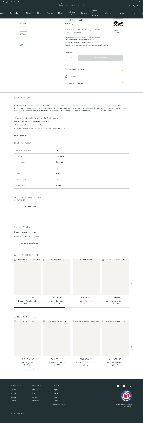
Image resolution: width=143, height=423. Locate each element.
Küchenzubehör (15, 13)
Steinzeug (59, 162)
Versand (13, 397)
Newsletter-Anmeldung (60, 404)
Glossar (55, 400)
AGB (33, 393)
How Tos (13, 2)
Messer (28, 13)
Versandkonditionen (74, 32)
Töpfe (60, 13)
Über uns (35, 389)
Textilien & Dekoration (72, 13)
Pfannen (50, 13)
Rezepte (5, 2)
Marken (133, 13)
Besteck (83, 13)
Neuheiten (121, 13)
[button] (67, 58)
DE (135, 2)
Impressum (35, 400)
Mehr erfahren (127, 406)
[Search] (134, 6)
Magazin (21, 2)
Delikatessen (107, 13)
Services (13, 389)
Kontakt (13, 393)
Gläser (39, 13)
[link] (23, 26)
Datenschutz (35, 397)
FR (139, 2)
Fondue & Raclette (95, 13)
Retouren (14, 400)
